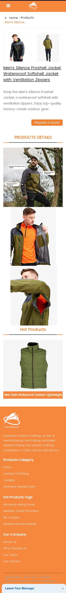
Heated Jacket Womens (21, 511)
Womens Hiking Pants (19, 504)
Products (27, 17)
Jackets (9, 480)
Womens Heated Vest (19, 486)
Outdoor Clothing (16, 474)
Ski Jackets (11, 517)
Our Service (11, 561)
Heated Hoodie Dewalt (19, 524)
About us (9, 542)
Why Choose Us (14, 548)
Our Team (10, 555)
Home (13, 18)
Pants (7, 467)
